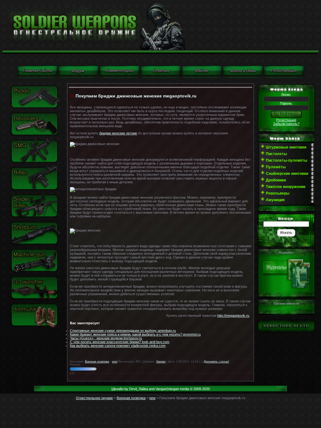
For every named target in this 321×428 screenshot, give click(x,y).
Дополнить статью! (216, 361)
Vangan (161, 361)
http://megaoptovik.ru (233, 315)
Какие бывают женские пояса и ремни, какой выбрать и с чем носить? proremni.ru (135, 334)
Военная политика (97, 361)
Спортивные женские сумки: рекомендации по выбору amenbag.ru (123, 330)
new (114, 361)
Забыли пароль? (286, 124)
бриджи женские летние (118, 133)
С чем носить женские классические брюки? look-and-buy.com (119, 342)
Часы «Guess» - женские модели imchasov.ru (106, 338)
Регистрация (286, 120)
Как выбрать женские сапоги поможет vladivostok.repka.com (118, 345)
